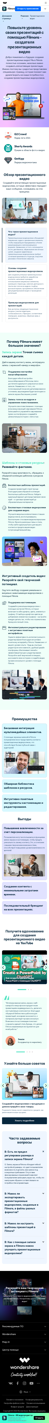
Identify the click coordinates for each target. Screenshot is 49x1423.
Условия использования (36, 1403)
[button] (22, 989)
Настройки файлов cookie (14, 1403)
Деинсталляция (32, 1407)
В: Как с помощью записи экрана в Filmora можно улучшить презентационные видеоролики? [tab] (22, 1248)
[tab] (26, 245)
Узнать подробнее (24, 1121)
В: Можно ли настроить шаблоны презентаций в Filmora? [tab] (20, 1227)
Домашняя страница (7, 17)
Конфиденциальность (34, 1400)
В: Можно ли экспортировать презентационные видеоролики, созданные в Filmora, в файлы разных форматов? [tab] (21, 1203)
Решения (25, 16)
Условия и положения (14, 1400)
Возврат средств (17, 1407)
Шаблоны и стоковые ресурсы (23, 462)
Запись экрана (11, 352)
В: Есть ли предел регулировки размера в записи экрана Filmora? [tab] (19, 1155)
